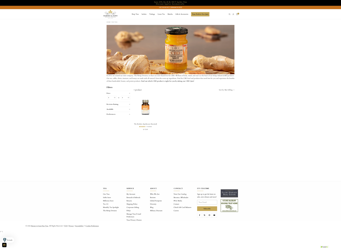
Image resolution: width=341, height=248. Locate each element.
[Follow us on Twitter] (204, 215)
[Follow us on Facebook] (199, 215)
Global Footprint (156, 201)
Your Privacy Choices (134, 220)
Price (108, 93)
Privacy (71, 226)
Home (108, 22)
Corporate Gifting (133, 207)
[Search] (229, 14)
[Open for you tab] (4, 245)
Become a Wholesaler (181, 197)
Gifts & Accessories (181, 14)
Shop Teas (135, 14)
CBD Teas (114, 22)
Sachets (144, 14)
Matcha (170, 14)
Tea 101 (105, 204)
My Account (131, 194)
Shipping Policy (132, 204)
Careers (176, 211)
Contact (176, 204)
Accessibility (79, 226)
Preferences (111, 114)
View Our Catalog (180, 194)
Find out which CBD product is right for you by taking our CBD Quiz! (167, 81)
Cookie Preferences (92, 226)
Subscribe (207, 209)
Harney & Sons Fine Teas (39, 226)
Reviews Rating (112, 104)
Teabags (152, 14)
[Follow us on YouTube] (214, 215)
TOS (65, 226)
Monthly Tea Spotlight (111, 207)
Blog (151, 207)
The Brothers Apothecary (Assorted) (145, 124)
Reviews (153, 197)
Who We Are (154, 194)
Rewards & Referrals (133, 197)
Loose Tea (161, 14)
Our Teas (106, 194)
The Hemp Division (110, 211)
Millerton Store (108, 201)
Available (110, 109)
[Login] (233, 14)
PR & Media (178, 201)
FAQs (129, 211)
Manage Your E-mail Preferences (134, 215)
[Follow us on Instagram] (209, 215)
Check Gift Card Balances (182, 207)
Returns (129, 201)
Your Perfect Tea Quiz (200, 14)
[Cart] (237, 14)
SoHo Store (107, 197)
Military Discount (156, 211)
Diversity (153, 204)
